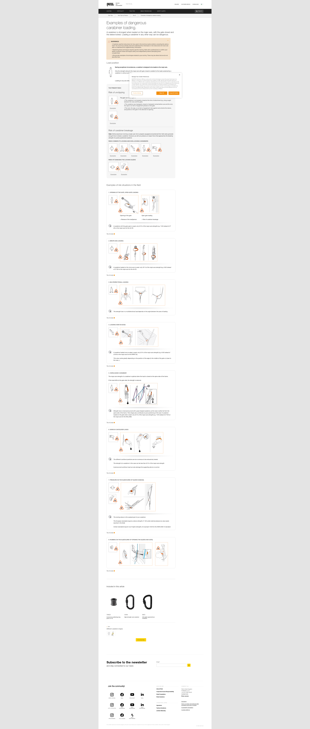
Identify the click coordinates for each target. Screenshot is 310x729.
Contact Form (184, 694)
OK (189, 665)
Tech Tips (132, 11)
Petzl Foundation (161, 694)
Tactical (129, 4)
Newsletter (180, 12)
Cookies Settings (137, 93)
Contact (179, 10)
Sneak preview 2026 (146, 11)
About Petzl (159, 689)
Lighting (109, 11)
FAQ (179, 8)
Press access (185, 696)
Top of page (110, 234)
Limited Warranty (161, 710)
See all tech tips (141, 639)
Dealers (177, 4)
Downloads (196, 4)
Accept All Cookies (174, 93)
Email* (158, 662)
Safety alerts (161, 11)
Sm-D (134, 15)
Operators (159, 705)
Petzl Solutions (160, 697)
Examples (113, 108)
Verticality (120, 11)
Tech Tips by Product (123, 15)
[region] (155, 85)
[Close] (179, 75)
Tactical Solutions (161, 708)
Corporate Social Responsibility (165, 691)
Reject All (162, 93)
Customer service (185, 4)
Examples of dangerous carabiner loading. (151, 15)
